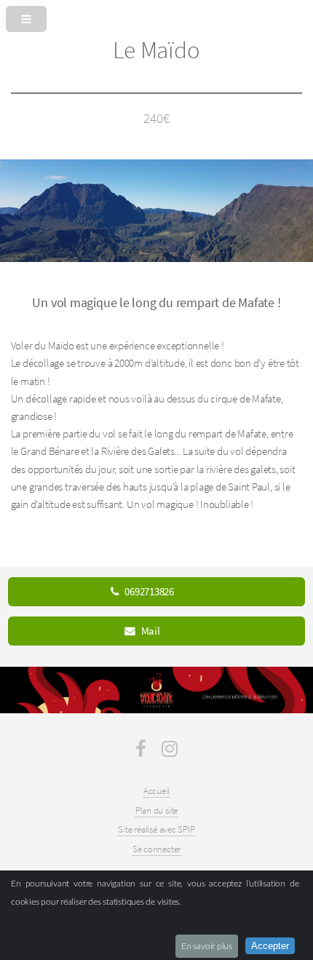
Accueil (156, 791)
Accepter (270, 945)
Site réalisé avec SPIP (156, 829)
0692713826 (149, 591)
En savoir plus (206, 946)
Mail (150, 631)
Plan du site (156, 810)
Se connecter (156, 849)
